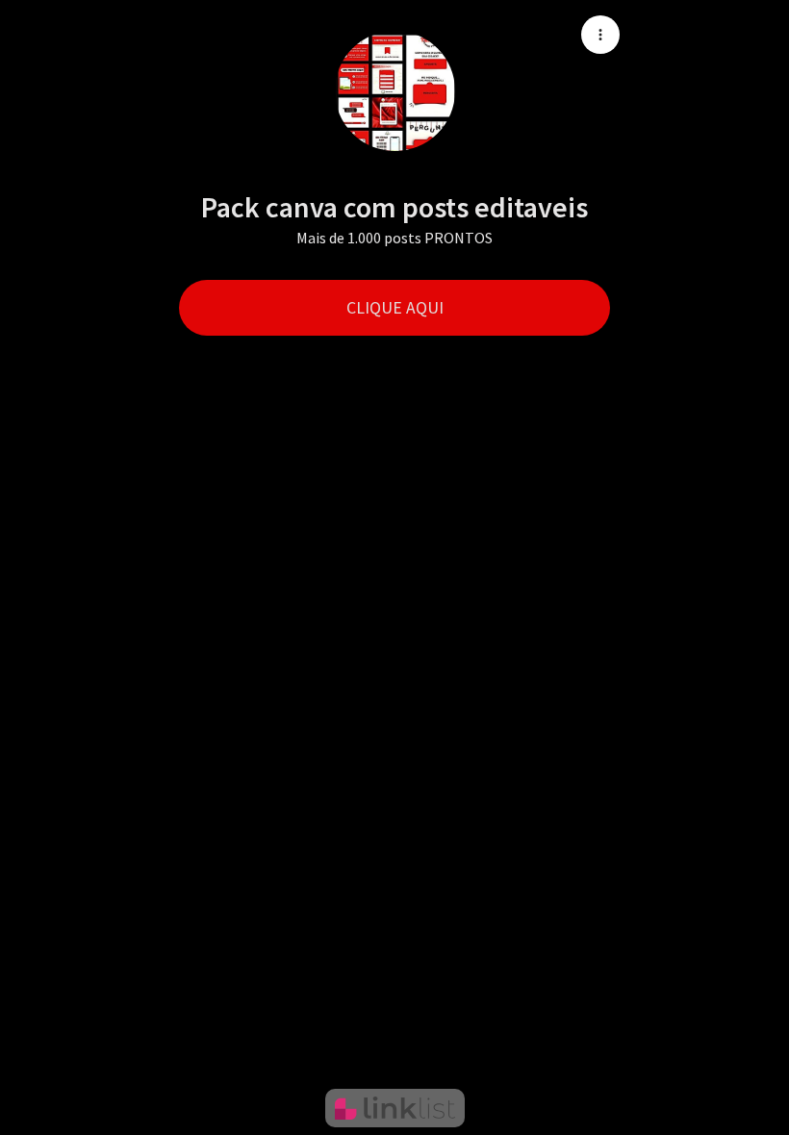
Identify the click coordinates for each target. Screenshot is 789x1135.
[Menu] (600, 34)
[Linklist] (395, 1108)
